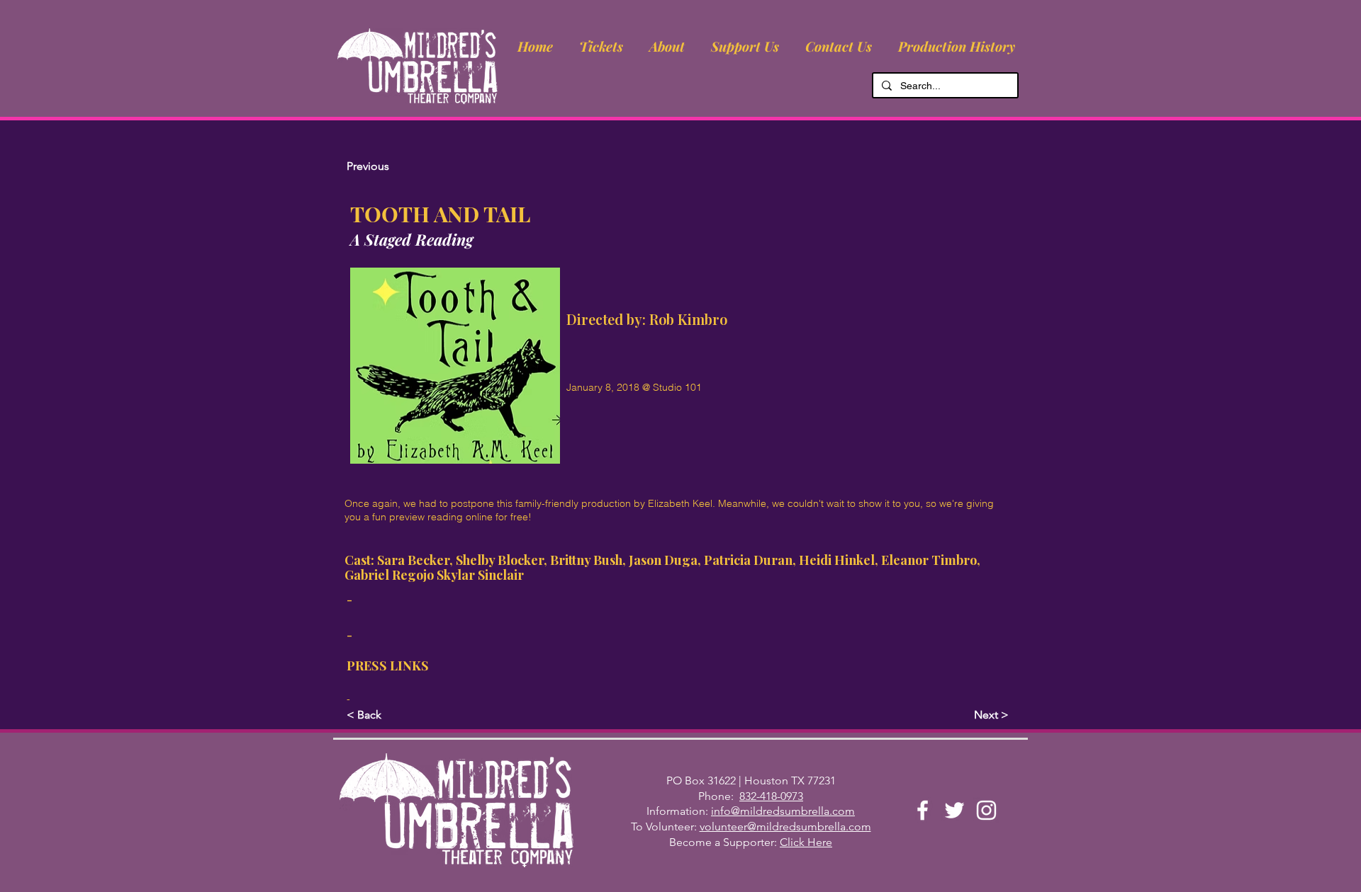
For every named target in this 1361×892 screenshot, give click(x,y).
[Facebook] (922, 810)
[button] (667, 46)
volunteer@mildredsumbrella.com (785, 826)
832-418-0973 (771, 796)
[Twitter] (954, 810)
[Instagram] (986, 810)
